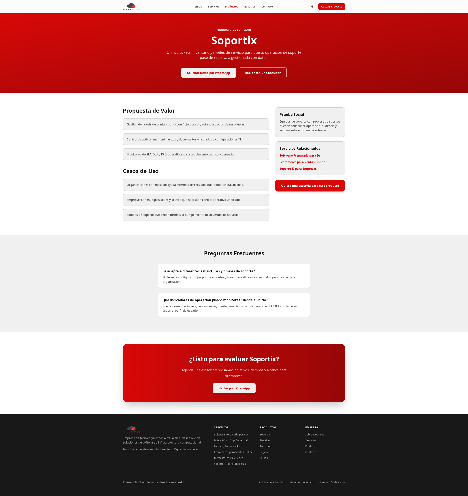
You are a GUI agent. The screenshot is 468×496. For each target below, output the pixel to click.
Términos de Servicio (302, 482)
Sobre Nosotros (314, 434)
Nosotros (250, 6)
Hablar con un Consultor (263, 73)
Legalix (264, 452)
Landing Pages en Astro (228, 446)
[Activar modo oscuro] (312, 6)
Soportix (265, 434)
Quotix (264, 458)
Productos (231, 6)
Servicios (213, 6)
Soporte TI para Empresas (298, 169)
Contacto (267, 6)
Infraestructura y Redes (228, 458)
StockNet (265, 440)
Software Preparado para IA (300, 155)
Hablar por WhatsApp (234, 388)
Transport (266, 446)
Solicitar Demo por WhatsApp (208, 73)
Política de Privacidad (272, 482)
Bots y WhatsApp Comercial (231, 440)
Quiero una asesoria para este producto (310, 186)
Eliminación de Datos (332, 482)
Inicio (198, 6)
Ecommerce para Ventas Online (302, 162)
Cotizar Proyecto (331, 6)
